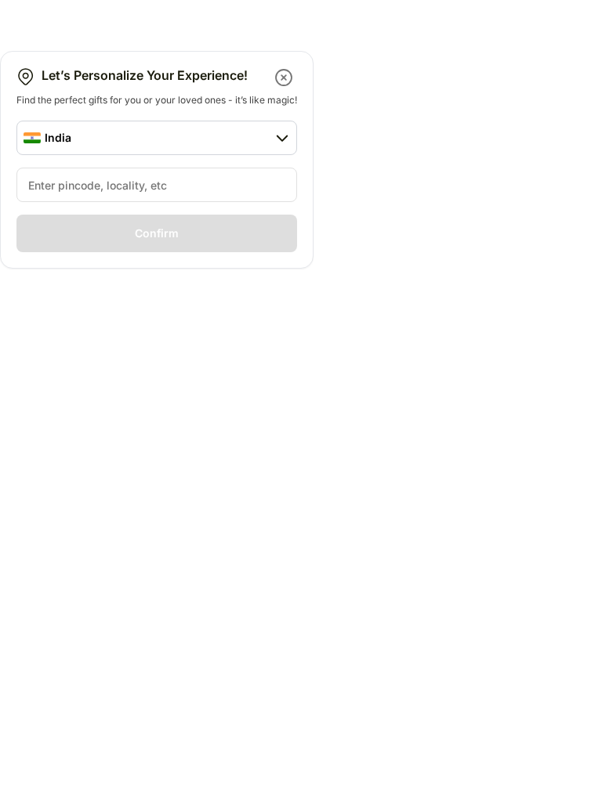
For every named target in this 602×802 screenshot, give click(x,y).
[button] (285, 77)
